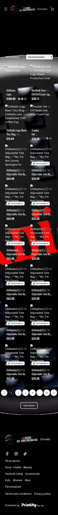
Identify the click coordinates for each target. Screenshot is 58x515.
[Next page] (54, 392)
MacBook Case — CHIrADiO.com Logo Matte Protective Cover (41, 92)
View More (29, 405)
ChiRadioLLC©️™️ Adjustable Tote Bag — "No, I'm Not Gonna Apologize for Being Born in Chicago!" (16, 172)
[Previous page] (4, 392)
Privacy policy (42, 494)
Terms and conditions (18, 494)
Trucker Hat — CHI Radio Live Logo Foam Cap (35, 132)
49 (46, 392)
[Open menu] (6, 9)
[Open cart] (52, 9)
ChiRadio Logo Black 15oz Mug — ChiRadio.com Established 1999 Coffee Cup (16, 132)
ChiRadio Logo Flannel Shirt (10, 92)
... (40, 392)
